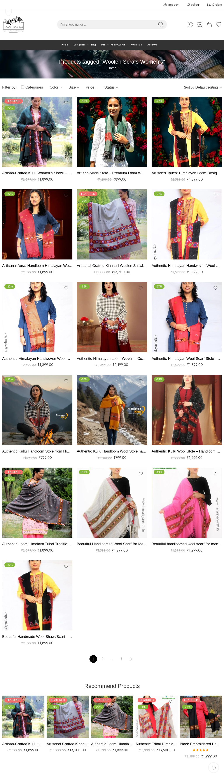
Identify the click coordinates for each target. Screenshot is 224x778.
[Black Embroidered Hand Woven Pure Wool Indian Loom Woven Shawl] (201, 717)
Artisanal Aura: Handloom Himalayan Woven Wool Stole (37, 266)
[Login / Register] (190, 24)
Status (109, 87)
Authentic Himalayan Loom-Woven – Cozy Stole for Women (112, 359)
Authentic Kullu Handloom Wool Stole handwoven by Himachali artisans (112, 451)
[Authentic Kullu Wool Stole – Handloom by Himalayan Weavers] (187, 410)
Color (54, 87)
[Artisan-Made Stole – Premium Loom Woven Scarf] (112, 132)
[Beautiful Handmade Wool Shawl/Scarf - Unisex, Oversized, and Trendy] (37, 595)
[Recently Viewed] (214, 768)
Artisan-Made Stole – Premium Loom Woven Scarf (112, 173)
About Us (152, 44)
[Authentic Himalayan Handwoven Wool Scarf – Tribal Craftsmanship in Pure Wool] (37, 317)
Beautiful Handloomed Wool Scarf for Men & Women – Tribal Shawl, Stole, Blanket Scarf (112, 544)
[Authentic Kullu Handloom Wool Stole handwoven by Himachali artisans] (112, 410)
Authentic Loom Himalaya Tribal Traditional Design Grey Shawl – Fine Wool (37, 544)
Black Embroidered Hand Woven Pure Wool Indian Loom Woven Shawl (201, 744)
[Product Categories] (200, 24)
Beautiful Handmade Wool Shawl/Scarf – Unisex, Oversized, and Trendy (37, 637)
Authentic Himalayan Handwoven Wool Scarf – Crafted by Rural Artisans (187, 266)
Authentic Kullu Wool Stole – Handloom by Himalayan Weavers (187, 451)
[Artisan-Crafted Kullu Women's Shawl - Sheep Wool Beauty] (37, 132)
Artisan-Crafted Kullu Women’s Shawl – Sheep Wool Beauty (37, 173)
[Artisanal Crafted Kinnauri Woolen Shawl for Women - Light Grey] (112, 224)
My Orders (214, 4)
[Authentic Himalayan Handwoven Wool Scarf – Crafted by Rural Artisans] (187, 224)
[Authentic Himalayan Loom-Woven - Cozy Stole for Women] (112, 317)
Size (72, 87)
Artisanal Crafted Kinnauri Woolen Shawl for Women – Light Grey (112, 266)
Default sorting (206, 87)
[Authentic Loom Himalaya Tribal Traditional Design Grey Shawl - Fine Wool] (37, 503)
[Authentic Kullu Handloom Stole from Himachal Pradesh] (37, 410)
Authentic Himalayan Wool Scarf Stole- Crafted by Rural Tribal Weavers (187, 359)
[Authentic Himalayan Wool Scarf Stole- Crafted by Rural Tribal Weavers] (187, 317)
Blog (93, 44)
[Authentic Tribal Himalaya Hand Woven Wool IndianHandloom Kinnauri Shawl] (156, 717)
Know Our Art (118, 44)
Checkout (193, 4)
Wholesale (136, 44)
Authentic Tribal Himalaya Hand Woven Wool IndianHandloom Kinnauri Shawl (156, 744)
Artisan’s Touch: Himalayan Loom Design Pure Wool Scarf (187, 173)
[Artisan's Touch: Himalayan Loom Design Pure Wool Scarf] (187, 132)
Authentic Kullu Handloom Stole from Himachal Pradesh (37, 451)
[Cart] (209, 24)
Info (103, 44)
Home (64, 44)
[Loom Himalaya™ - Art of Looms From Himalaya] (13, 24)
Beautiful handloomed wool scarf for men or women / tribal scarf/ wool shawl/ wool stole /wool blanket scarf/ (187, 544)
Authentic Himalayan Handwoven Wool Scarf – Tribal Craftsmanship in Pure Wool (37, 359)
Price (90, 87)
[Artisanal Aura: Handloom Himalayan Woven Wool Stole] (37, 224)
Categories (79, 44)
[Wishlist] (66, 103)
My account (171, 4)
